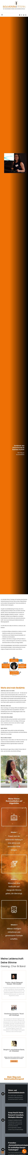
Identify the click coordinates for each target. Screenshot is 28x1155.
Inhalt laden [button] (14, 1061)
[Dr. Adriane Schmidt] (14, 4)
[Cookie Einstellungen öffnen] (2, 1152)
